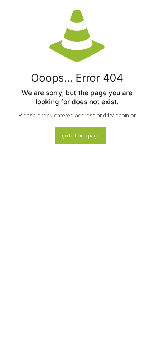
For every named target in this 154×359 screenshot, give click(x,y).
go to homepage (80, 136)
